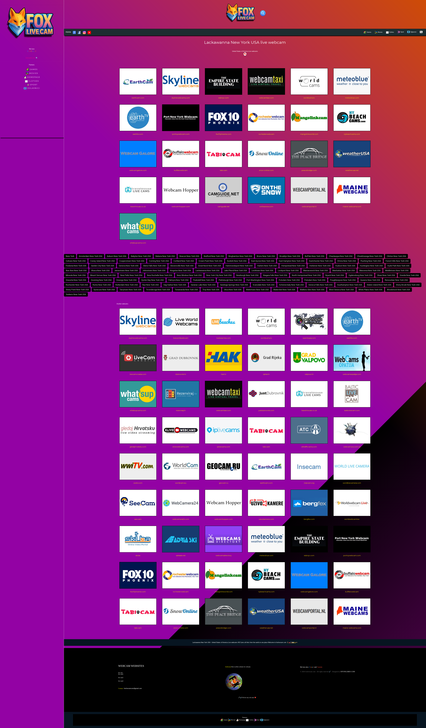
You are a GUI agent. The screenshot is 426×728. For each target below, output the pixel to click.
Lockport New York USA (288, 270)
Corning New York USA (159, 261)
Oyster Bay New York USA (152, 280)
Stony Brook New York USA (408, 285)
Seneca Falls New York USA (320, 285)
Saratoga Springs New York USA (234, 285)
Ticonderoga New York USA (158, 289)
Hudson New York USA (345, 266)
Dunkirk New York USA (237, 261)
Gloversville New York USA (181, 266)
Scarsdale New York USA (263, 285)
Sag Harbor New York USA (174, 285)
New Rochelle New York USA (159, 275)
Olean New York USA (386, 275)
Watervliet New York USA (284, 289)
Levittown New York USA (262, 270)
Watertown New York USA (257, 289)
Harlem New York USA (267, 266)
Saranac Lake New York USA (203, 285)
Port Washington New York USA (260, 280)
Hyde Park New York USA (398, 266)
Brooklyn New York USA (290, 256)
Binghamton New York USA (240, 256)
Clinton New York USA (396, 256)
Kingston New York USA (180, 270)
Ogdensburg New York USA (360, 275)
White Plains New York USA (370, 289)
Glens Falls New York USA (154, 266)
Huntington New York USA (371, 266)
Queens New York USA (370, 280)
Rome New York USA (102, 285)
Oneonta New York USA (76, 280)
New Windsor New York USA (189, 275)
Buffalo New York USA (314, 256)
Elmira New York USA (346, 261)
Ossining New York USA (101, 280)
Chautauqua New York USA (340, 256)
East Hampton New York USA (291, 261)
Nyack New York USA (334, 275)
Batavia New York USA (165, 256)
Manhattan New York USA (343, 270)
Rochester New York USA (77, 285)
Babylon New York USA (141, 256)
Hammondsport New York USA (239, 266)
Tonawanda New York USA (186, 289)
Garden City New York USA (102, 266)
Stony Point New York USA (77, 289)
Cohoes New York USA (76, 261)
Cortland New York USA (184, 261)
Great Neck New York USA (209, 266)
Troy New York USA (210, 289)
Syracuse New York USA (104, 289)
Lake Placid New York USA (235, 270)
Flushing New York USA (371, 261)
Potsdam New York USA (289, 280)
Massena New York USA (370, 270)
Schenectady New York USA (291, 285)
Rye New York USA (150, 285)
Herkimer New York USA (320, 266)
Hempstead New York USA (293, 266)
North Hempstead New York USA (306, 275)
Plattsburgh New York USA (230, 280)
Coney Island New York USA (102, 261)
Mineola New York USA (76, 275)
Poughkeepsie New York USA (343, 280)
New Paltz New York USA (131, 275)
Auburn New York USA (116, 256)
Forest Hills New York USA (397, 261)
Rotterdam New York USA (126, 285)
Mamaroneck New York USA (315, 270)
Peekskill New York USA (203, 280)
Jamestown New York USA (126, 270)
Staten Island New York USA (379, 285)
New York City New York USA (219, 275)
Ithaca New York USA (100, 270)
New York (70, 256)
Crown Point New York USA (210, 261)
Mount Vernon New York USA (103, 275)
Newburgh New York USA (247, 275)
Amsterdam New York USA (90, 256)
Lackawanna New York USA (207, 270)
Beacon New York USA (189, 256)
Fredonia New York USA (76, 266)
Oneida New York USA (409, 275)
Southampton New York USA (349, 285)
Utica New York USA (232, 289)
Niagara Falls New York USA (275, 275)
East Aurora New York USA (262, 261)
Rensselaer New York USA (396, 280)
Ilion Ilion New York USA (76, 270)
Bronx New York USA (266, 256)
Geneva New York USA (128, 266)
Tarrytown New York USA (130, 289)
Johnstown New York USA (153, 270)
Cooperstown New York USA (131, 261)
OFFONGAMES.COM (347, 671)
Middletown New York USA (396, 270)
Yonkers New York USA (76, 294)
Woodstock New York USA (398, 289)
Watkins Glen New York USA (312, 289)
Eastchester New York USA (321, 261)
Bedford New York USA (214, 256)
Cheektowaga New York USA (369, 256)
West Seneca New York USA (341, 289)
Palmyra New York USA (178, 280)
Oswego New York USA (126, 280)
